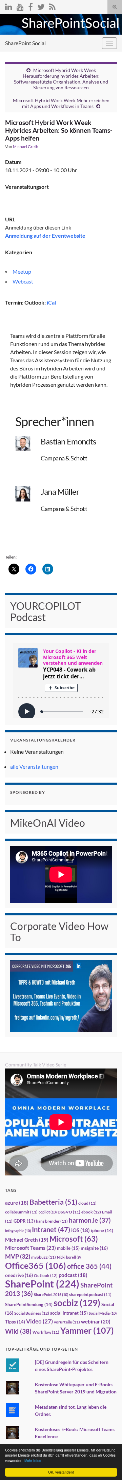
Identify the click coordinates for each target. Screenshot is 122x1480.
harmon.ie (90, 1220)
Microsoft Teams (30, 1247)
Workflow (46, 1332)
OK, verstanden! (61, 1472)
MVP (17, 1256)
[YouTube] (20, 6)
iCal (51, 302)
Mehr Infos (32, 1460)
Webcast (23, 281)
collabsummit (21, 1211)
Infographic (18, 1230)
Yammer (87, 1330)
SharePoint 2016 (51, 1294)
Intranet (51, 1229)
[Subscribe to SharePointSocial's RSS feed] (52, 6)
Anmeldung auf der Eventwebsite (45, 235)
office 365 (89, 1266)
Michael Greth (25, 146)
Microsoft (73, 1238)
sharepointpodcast (90, 1294)
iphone (102, 1230)
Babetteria (53, 1202)
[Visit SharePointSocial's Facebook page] (30, 6)
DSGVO (69, 1211)
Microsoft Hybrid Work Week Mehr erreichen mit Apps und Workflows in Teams (61, 103)
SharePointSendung (29, 1304)
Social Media (103, 1313)
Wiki (18, 1331)
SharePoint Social (25, 43)
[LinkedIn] (8, 6)
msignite (94, 1248)
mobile (68, 1248)
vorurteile (67, 1321)
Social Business (31, 1313)
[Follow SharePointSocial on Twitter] (41, 6)
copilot (48, 1212)
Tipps (15, 1321)
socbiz (77, 1302)
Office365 (35, 1265)
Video (39, 1321)
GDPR (24, 1221)
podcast (73, 1275)
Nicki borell (69, 1257)
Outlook (46, 1275)
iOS (80, 1230)
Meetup (22, 271)
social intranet (69, 1313)
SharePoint (42, 1284)
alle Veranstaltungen (34, 766)
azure (16, 1203)
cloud (87, 1203)
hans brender (52, 1221)
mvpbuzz (43, 1257)
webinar (95, 1321)
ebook (91, 1211)
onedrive (19, 1275)
